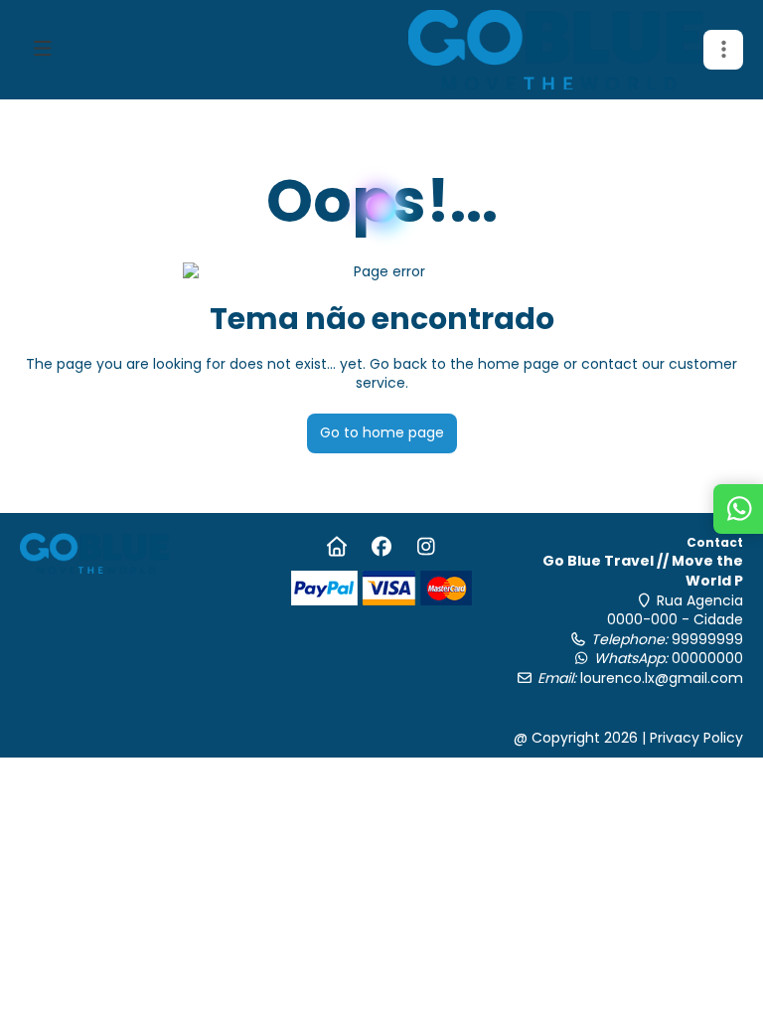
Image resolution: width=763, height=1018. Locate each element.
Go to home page (382, 432)
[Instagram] (425, 547)
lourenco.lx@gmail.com (661, 678)
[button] (723, 50)
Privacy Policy (696, 738)
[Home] (336, 547)
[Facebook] (381, 547)
